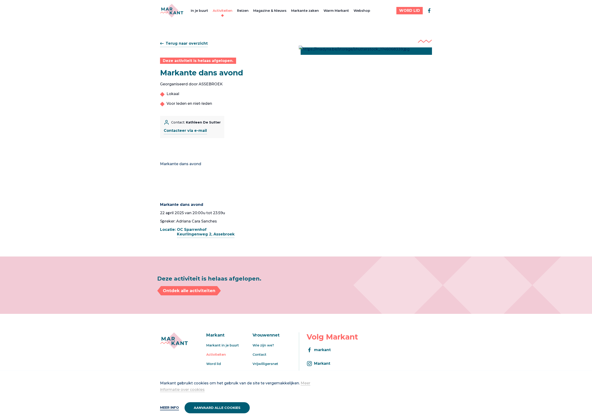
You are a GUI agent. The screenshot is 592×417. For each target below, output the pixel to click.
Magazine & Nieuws (270, 11)
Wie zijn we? (263, 345)
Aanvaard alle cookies (217, 408)
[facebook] (429, 10)
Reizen (243, 11)
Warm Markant (336, 11)
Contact (259, 354)
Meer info (169, 407)
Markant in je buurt (222, 345)
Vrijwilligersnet (265, 364)
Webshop (362, 11)
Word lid (213, 364)
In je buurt (199, 11)
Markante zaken (305, 11)
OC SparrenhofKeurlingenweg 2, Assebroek (205, 231)
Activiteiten (222, 11)
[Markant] (171, 11)
